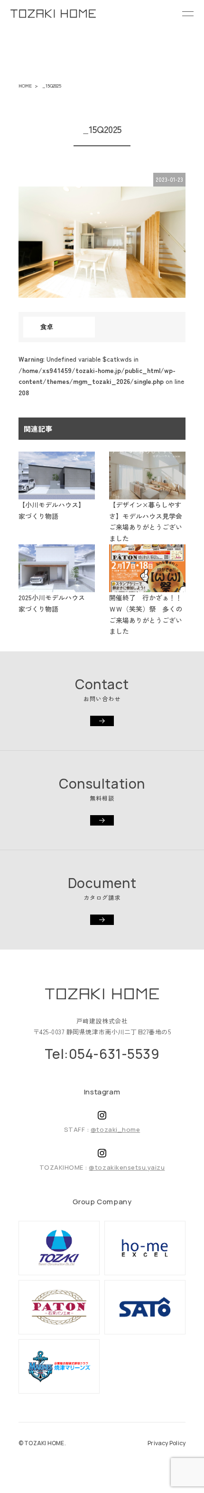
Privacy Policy (166, 1443)
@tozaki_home (115, 1129)
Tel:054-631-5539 (102, 1053)
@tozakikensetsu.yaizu (127, 1167)
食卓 (46, 326)
